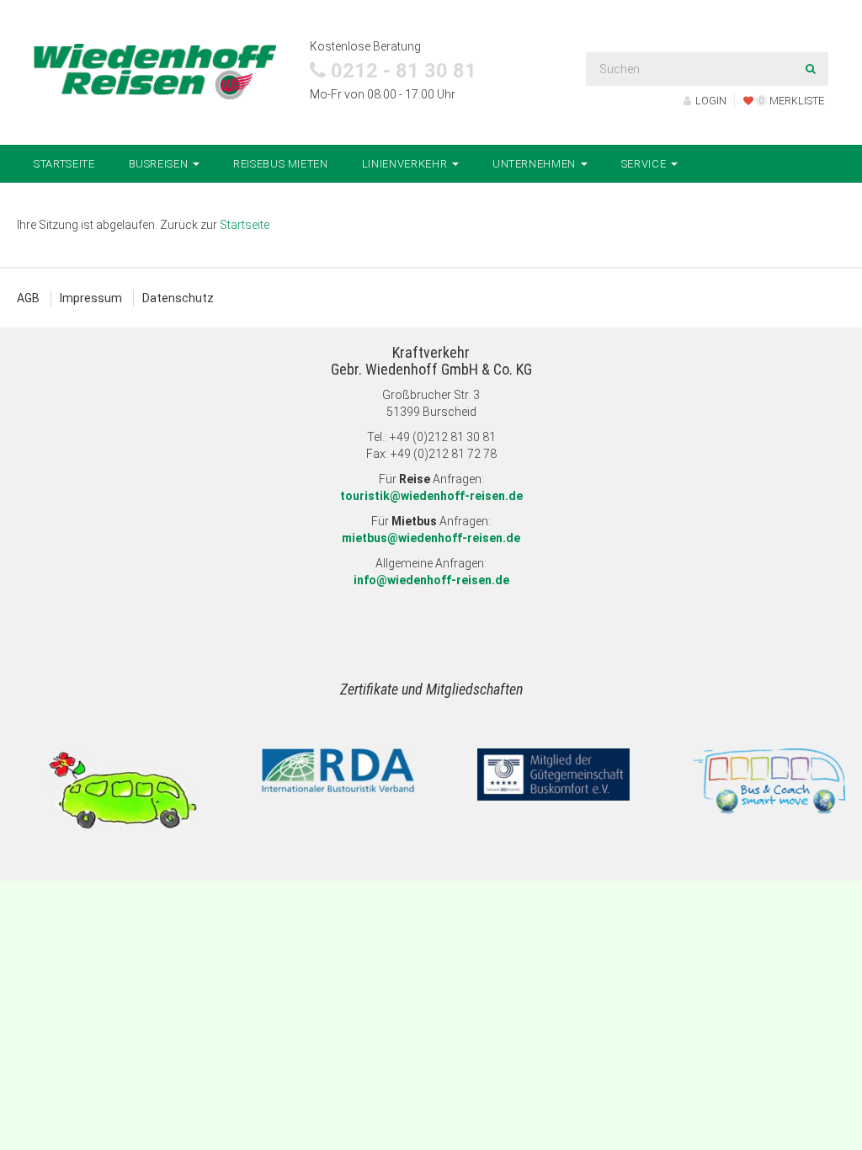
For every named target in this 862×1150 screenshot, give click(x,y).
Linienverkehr (406, 163)
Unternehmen (535, 163)
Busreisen (160, 163)
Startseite (64, 163)
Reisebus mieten (280, 163)
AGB (28, 298)
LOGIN (710, 100)
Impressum (91, 298)
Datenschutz (178, 298)
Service (645, 163)
